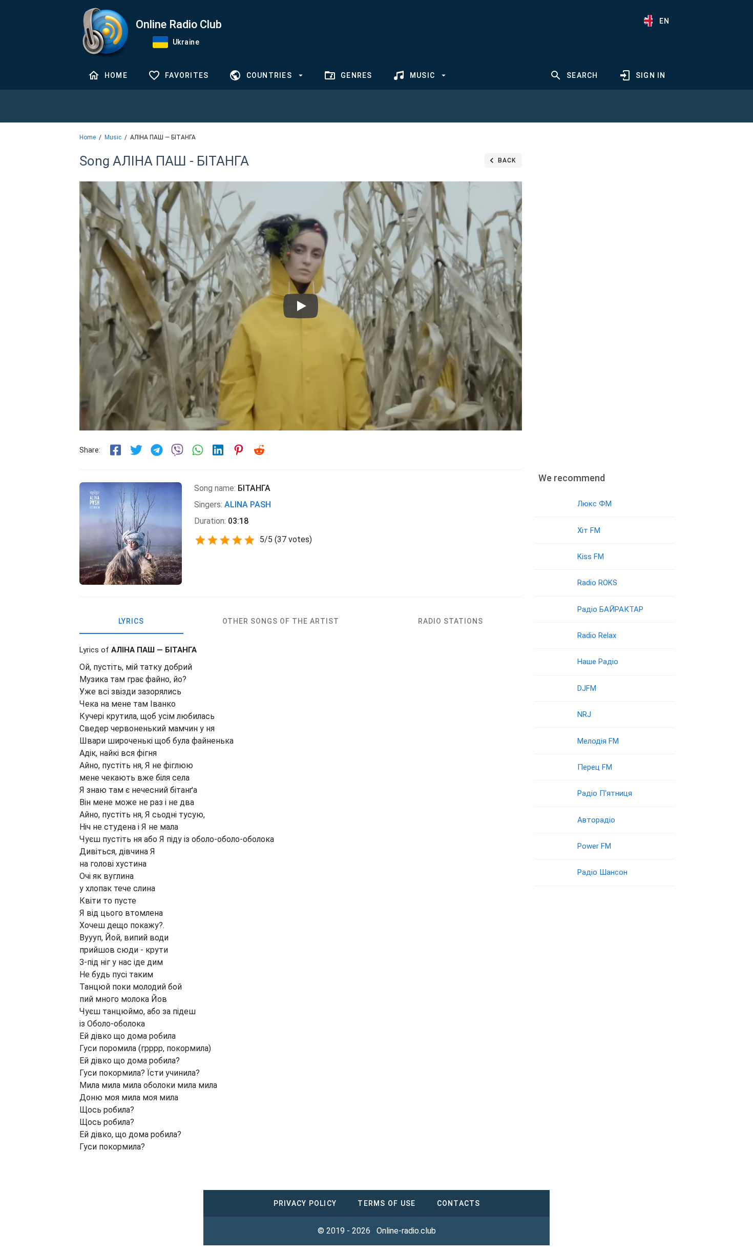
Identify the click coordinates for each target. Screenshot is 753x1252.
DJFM (586, 688)
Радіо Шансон (602, 872)
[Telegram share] (157, 450)
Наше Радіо (597, 661)
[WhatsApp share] (198, 450)
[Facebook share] (116, 450)
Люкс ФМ (594, 503)
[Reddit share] (259, 450)
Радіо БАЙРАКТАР (610, 609)
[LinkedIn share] (218, 450)
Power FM (594, 846)
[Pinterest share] (238, 450)
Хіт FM (588, 530)
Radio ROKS (597, 582)
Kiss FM (590, 556)
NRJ (584, 714)
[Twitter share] (136, 450)
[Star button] (200, 540)
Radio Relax (596, 635)
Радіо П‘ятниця (604, 793)
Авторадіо (596, 820)
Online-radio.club (406, 1231)
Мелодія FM (598, 741)
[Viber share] (177, 450)
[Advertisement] (604, 305)
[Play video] (300, 306)
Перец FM (594, 767)
